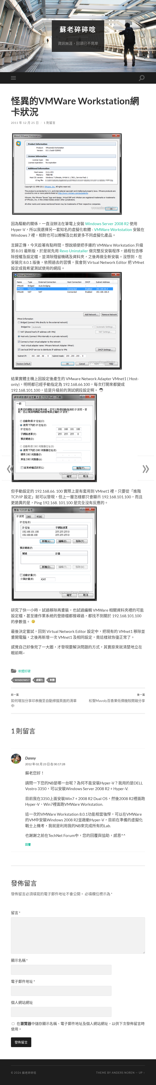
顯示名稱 (19, 960)
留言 (15, 913)
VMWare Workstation (113, 229)
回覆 (28, 844)
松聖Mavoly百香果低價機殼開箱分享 (117, 698)
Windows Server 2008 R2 (107, 223)
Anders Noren (123, 1072)
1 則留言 (49, 122)
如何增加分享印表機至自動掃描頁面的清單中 (44, 700)
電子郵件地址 (23, 981)
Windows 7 (22, 680)
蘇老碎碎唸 (78, 29)
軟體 (52, 680)
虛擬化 (39, 680)
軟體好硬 (24, 671)
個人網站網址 (22, 1002)
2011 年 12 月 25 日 (25, 122)
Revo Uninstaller (74, 250)
